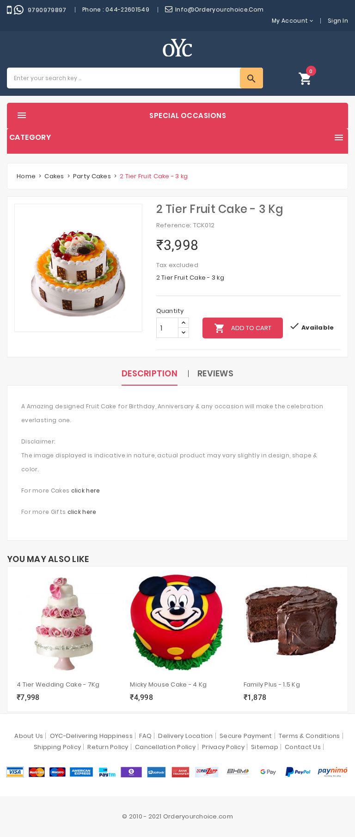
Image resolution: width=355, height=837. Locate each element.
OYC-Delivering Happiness (91, 736)
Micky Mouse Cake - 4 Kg (168, 684)
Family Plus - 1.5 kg (272, 684)
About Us (28, 736)
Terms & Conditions (309, 736)
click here (85, 490)
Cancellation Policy (165, 747)
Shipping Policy (57, 747)
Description (150, 373)
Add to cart (242, 328)
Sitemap (264, 747)
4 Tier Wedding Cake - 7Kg (58, 684)
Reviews (215, 373)
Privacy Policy (223, 747)
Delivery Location (185, 736)
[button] (305, 78)
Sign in (338, 21)
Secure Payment (246, 736)
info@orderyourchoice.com (219, 9)
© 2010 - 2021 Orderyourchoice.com (177, 816)
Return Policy (107, 747)
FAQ (145, 736)
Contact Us (303, 747)
